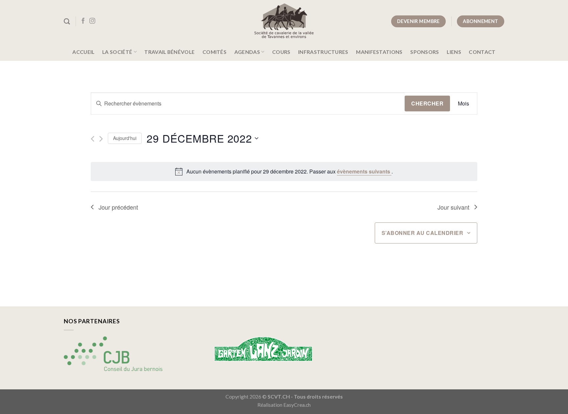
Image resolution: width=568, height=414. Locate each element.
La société (117, 52)
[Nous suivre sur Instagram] (92, 21)
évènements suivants (364, 171)
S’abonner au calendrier (422, 233)
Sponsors (424, 52)
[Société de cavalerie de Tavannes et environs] (284, 21)
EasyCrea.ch (297, 405)
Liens (454, 52)
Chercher (427, 103)
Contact (482, 52)
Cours (281, 52)
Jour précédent (118, 207)
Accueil (83, 52)
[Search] (67, 21)
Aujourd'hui (124, 138)
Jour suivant (453, 207)
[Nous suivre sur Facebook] (83, 21)
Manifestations (379, 52)
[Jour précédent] (92, 139)
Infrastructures (323, 52)
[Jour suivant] (101, 139)
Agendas (247, 52)
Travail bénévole (169, 52)
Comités (214, 52)
